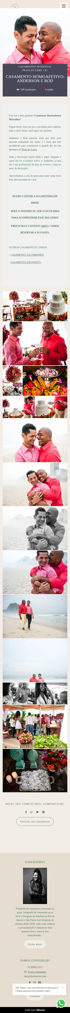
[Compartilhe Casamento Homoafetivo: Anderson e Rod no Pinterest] (43, 812)
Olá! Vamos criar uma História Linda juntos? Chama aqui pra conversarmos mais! (36, 989)
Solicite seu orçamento (35, 821)
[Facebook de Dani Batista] (30, 982)
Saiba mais (35, 944)
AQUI (44, 226)
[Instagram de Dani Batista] (34, 982)
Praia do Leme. (29, 149)
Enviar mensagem (37, 972)
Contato (35, 996)
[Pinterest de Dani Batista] (39, 982)
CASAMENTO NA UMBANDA (27, 255)
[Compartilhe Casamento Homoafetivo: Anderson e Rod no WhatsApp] (31, 812)
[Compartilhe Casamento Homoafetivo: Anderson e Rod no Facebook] (26, 812)
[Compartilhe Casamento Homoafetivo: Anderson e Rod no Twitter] (37, 812)
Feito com (35, 1010)
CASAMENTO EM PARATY (26, 262)
